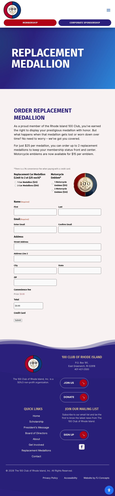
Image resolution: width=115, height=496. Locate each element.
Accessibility (70, 477)
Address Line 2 (21, 253)
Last (60, 207)
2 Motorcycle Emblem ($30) (61, 190)
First (16, 207)
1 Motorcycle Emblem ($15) (60, 184)
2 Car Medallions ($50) (28, 185)
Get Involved (36, 444)
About (36, 439)
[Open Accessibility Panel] (109, 490)
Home (36, 415)
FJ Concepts (102, 477)
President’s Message (36, 427)
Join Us (69, 382)
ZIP (15, 277)
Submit (18, 320)
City (16, 265)
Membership (30, 22)
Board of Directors (36, 433)
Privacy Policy (50, 477)
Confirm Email (65, 224)
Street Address (21, 242)
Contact (36, 456)
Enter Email (19, 224)
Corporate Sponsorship (85, 22)
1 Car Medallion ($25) (27, 182)
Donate (69, 397)
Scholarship (36, 421)
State (61, 265)
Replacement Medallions (36, 450)
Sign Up (69, 434)
